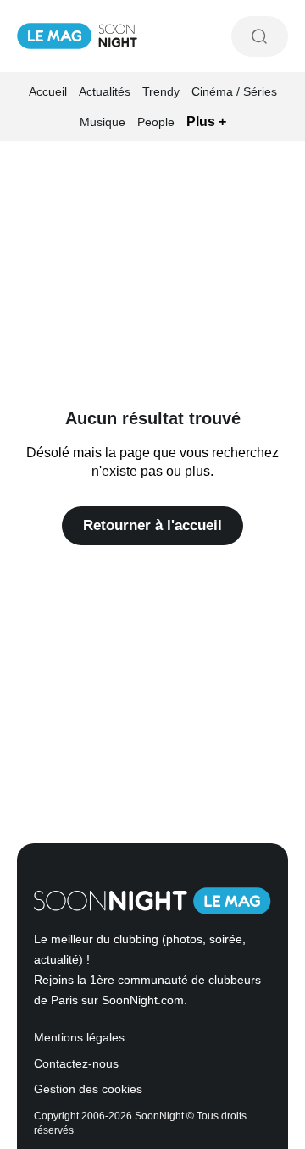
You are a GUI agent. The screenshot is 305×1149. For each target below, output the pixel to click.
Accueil (48, 91)
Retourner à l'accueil (152, 525)
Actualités (104, 91)
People (156, 122)
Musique (102, 122)
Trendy (161, 91)
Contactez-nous (76, 1064)
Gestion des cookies (88, 1089)
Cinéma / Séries (234, 91)
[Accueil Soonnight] (77, 36)
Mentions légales (79, 1037)
